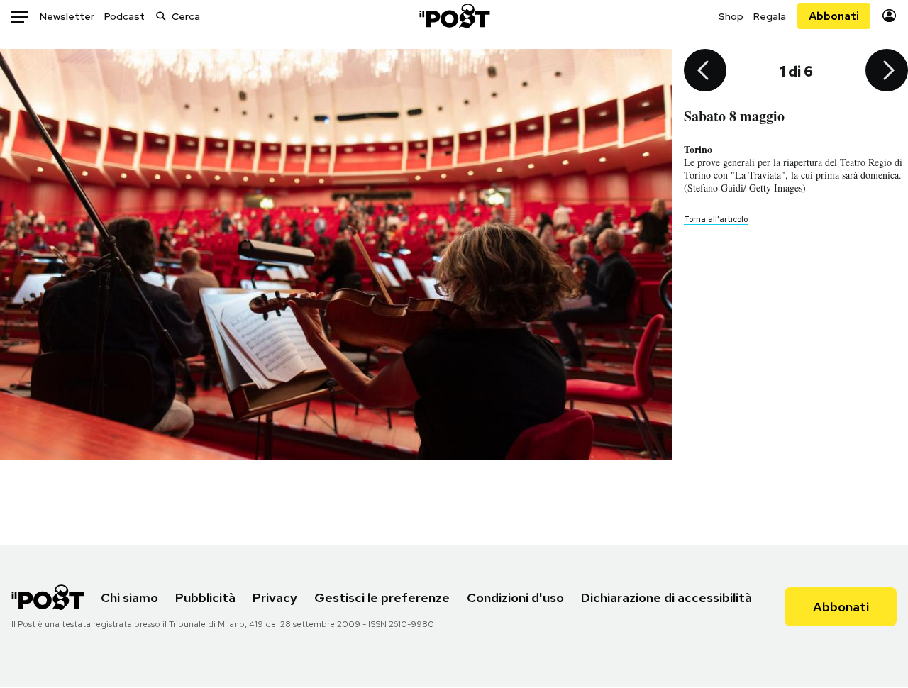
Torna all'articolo (716, 219)
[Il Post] (454, 16)
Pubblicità (205, 597)
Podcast (124, 16)
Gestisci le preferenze (382, 597)
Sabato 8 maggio (734, 116)
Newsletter (67, 16)
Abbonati (834, 16)
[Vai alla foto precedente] (705, 71)
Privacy (275, 597)
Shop (731, 16)
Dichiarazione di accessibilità (666, 597)
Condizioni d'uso (515, 597)
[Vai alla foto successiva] (886, 71)
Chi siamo (129, 597)
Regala (769, 16)
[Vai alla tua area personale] (889, 16)
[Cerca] (161, 16)
